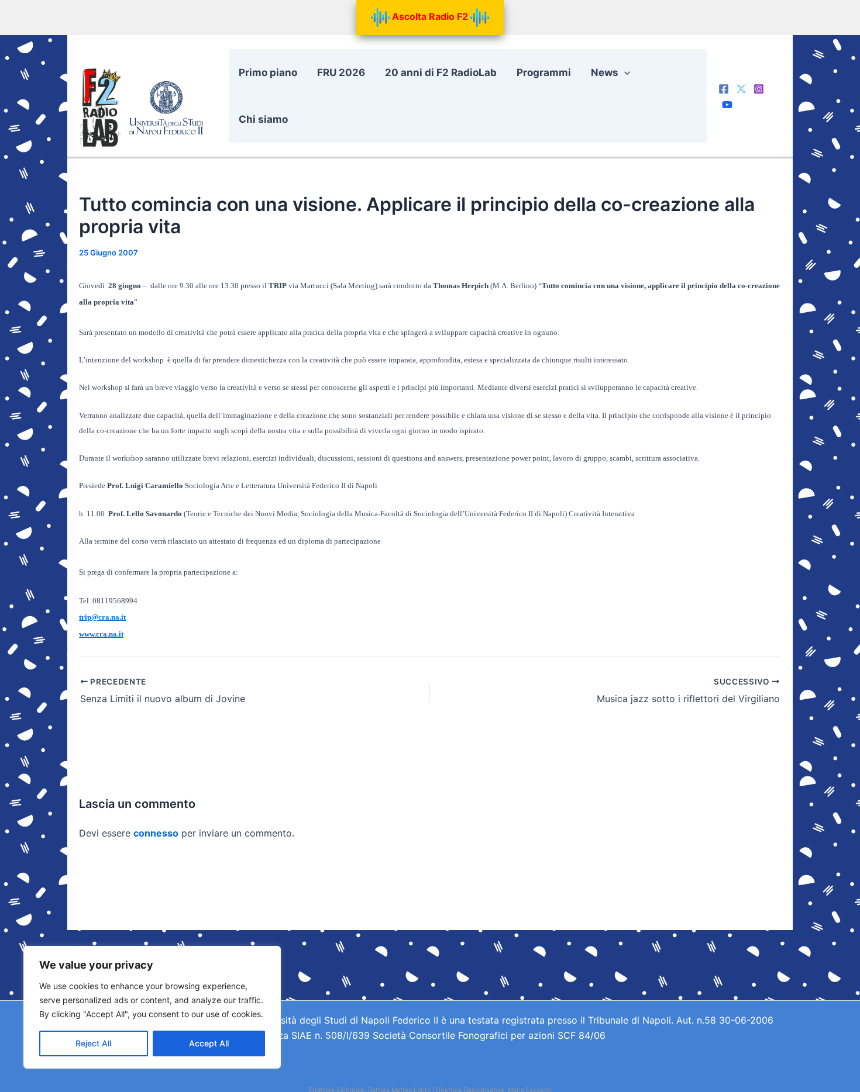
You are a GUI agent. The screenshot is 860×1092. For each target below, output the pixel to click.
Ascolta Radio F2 (430, 16)
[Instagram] (759, 89)
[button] (624, 72)
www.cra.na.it (101, 634)
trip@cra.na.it (102, 617)
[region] (152, 1007)
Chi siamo (263, 119)
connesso (155, 833)
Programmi (544, 72)
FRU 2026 (341, 72)
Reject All (93, 1043)
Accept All (209, 1043)
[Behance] (727, 104)
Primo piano (268, 72)
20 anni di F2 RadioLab (441, 72)
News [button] (604, 72)
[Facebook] (723, 89)
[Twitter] (741, 89)
